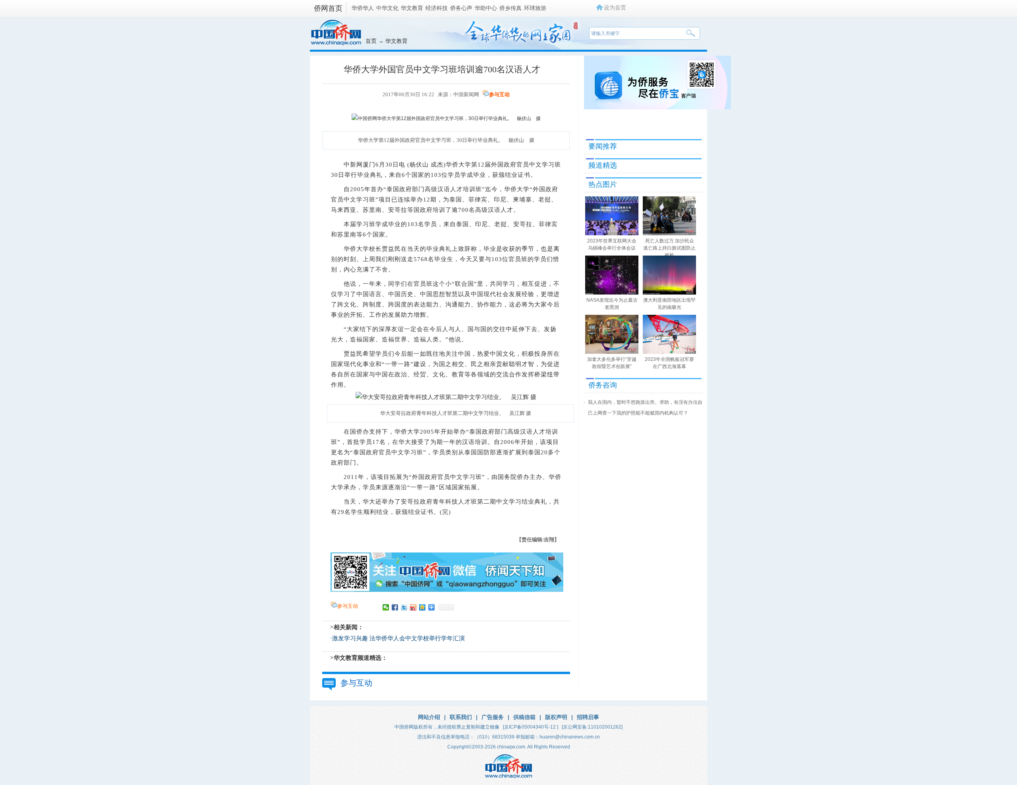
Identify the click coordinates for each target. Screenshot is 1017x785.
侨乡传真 (510, 8)
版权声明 (556, 717)
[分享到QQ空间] (422, 607)
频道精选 (602, 165)
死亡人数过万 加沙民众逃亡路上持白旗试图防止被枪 (669, 248)
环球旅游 (535, 8)
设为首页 (615, 7)
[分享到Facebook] (395, 607)
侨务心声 (461, 8)
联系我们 (461, 717)
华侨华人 (363, 8)
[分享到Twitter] (404, 607)
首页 (371, 41)
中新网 (353, 164)
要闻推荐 (602, 146)
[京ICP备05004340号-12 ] (530, 727)
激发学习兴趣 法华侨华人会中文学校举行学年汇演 (398, 638)
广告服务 (492, 717)
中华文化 (387, 8)
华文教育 (412, 8)
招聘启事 (588, 717)
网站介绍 (429, 717)
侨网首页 (328, 8)
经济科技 (436, 8)
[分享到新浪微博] (413, 607)
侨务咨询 (602, 385)
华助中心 (486, 8)
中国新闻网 (466, 94)
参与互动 (499, 94)
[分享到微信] (386, 607)
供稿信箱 (524, 717)
